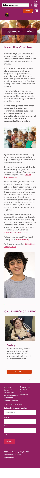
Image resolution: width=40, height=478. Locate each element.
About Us (7, 387)
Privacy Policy (9, 392)
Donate (28, 11)
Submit (9, 441)
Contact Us (8, 390)
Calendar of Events (11, 395)
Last (5, 434)
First (5, 425)
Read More (19, 372)
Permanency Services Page (13, 162)
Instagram (24, 394)
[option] (20, 342)
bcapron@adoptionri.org (15, 232)
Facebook (26, 387)
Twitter (25, 390)
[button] (30, 379)
